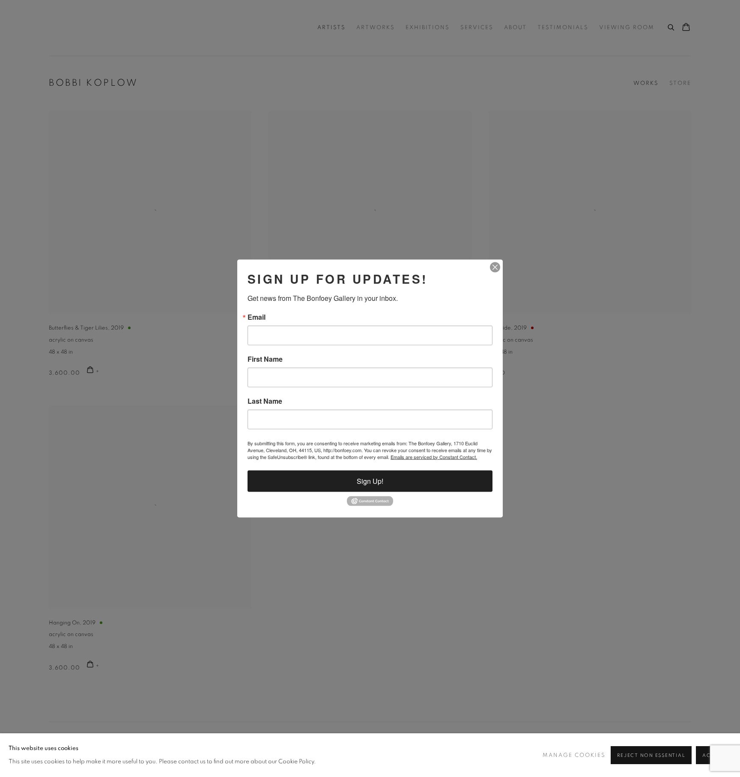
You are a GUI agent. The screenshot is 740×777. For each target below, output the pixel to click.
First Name (265, 358)
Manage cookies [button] (574, 755)
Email (257, 316)
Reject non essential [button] (651, 755)
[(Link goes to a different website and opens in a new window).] (370, 503)
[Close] (495, 267)
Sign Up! (370, 481)
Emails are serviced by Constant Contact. (434, 456)
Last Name (265, 400)
